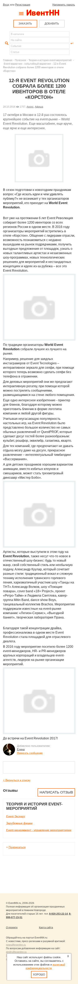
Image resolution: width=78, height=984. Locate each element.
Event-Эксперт (15, 816)
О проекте (12, 927)
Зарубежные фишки (19, 823)
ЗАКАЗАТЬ (25, 23)
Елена (21, 749)
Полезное (20, 60)
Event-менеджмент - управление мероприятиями (38, 830)
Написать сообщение (30, 753)
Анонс (30, 106)
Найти (6, 43)
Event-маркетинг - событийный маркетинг (27, 63)
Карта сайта (46, 927)
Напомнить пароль (63, 4)
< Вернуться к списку (16, 780)
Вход (6, 4)
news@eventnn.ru (16, 944)
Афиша (39, 106)
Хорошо (39, 974)
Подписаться (17, 847)
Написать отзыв (56, 792)
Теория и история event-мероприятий (50, 60)
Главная (7, 60)
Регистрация (22, 4)
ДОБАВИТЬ (52, 23)
